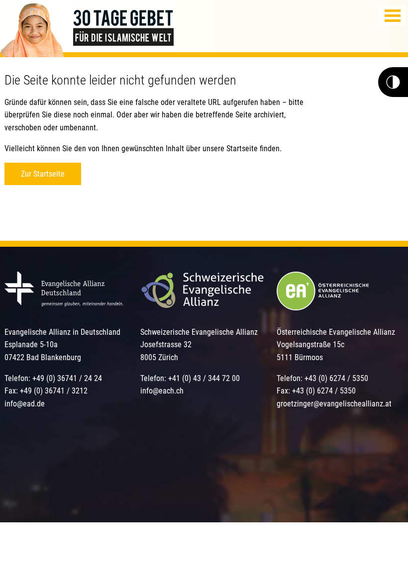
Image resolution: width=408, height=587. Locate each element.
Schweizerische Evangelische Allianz (199, 332)
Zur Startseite (43, 174)
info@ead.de (24, 403)
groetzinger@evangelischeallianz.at (334, 403)
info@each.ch (162, 390)
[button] (393, 15)
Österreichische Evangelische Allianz (336, 332)
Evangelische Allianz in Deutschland (62, 332)
